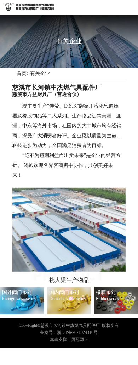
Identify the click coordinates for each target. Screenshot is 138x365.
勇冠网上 (79, 339)
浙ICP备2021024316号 (77, 332)
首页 (22, 73)
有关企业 (40, 73)
